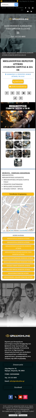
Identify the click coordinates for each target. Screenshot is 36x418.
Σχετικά (4, 7)
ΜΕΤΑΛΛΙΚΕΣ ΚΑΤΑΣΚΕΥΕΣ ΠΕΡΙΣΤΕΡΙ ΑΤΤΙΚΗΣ (18, 262)
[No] (34, 411)
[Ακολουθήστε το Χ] (29, 8)
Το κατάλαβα (13, 415)
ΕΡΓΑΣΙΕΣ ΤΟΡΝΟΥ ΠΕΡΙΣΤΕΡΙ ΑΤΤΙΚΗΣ (18, 266)
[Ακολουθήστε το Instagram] (32, 8)
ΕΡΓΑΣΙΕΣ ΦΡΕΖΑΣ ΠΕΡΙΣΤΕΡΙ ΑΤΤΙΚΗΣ (18, 269)
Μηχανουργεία (11, 53)
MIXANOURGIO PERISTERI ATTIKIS (18, 273)
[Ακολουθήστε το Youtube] (27, 11)
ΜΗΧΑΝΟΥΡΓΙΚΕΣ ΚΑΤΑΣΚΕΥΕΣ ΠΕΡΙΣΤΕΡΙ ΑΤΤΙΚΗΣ (18, 247)
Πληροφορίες (23, 415)
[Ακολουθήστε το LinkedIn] (31, 11)
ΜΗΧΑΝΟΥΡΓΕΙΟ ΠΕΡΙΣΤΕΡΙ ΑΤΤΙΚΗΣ (18, 238)
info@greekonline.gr (9, 1)
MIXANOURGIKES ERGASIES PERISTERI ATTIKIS (18, 277)
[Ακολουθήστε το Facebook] (25, 8)
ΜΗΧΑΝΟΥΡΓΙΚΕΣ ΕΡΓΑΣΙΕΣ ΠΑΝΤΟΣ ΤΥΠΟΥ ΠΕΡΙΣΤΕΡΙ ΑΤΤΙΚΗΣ (18, 253)
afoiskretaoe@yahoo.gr (19, 86)
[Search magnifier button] (16, 4)
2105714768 (19, 81)
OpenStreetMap (23, 230)
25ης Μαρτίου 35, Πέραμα (26, 1)
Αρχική (4, 53)
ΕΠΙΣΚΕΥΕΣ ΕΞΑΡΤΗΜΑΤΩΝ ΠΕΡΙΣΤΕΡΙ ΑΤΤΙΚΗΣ (18, 258)
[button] (18, 212)
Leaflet (11, 230)
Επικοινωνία (10, 7)
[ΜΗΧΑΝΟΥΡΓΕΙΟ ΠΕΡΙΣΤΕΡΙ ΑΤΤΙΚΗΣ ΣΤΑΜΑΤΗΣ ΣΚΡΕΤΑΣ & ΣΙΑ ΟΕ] (9, 139)
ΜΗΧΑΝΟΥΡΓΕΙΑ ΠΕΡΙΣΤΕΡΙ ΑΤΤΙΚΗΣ (18, 242)
